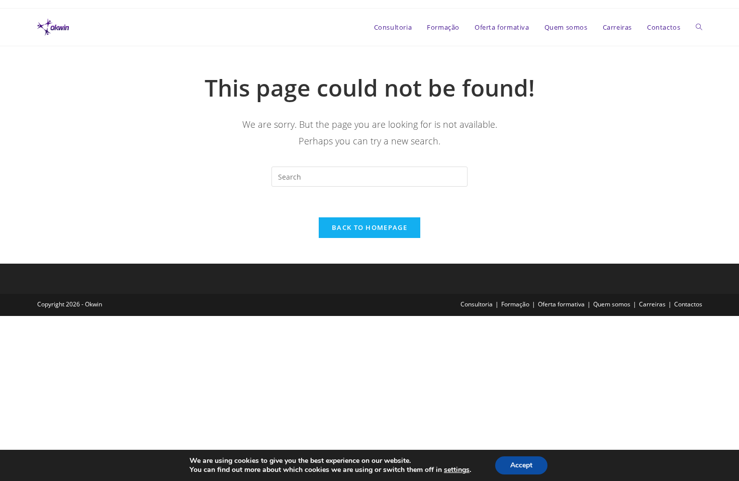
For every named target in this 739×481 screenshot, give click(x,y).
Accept (521, 465)
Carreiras (652, 304)
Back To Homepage (369, 227)
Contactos (688, 304)
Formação (515, 304)
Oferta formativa (561, 304)
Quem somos (611, 304)
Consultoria (476, 304)
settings (457, 469)
